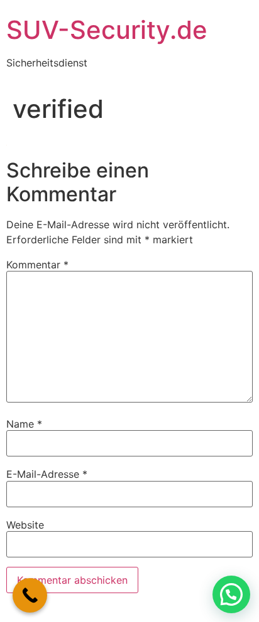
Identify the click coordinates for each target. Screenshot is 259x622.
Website (25, 525)
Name (24, 424)
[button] (231, 594)
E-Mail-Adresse (46, 474)
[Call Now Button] (30, 595)
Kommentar (37, 265)
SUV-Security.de (106, 29)
